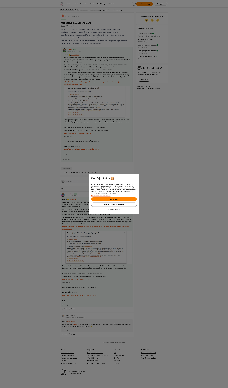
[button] (114, 209)
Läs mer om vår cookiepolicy (101, 196)
